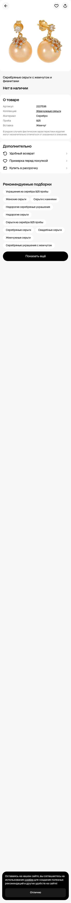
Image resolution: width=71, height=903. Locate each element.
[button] (35, 100)
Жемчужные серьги (48, 111)
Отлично (35, 892)
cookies (29, 879)
